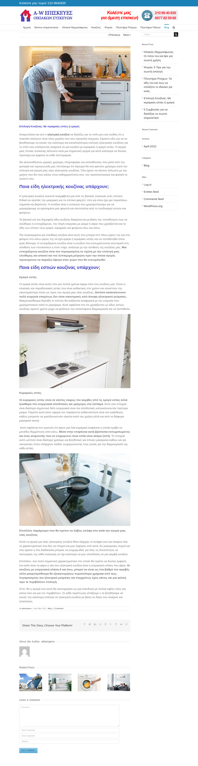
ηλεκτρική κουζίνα (58, 134)
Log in (147, 184)
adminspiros (26, 609)
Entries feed (151, 191)
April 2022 (150, 146)
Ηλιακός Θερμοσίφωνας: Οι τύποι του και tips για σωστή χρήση (159, 56)
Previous (114, 34)
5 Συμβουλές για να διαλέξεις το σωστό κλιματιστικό (156, 113)
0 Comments (58, 609)
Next (126, 34)
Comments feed (154, 199)
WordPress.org (153, 206)
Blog (50, 609)
